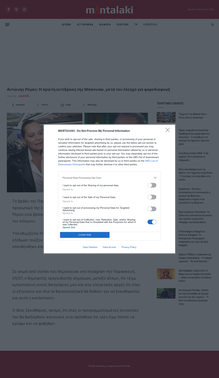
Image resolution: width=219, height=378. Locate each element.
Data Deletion (90, 247)
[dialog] (109, 189)
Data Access (109, 247)
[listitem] (109, 177)
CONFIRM (85, 235)
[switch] (151, 185)
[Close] (168, 131)
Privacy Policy (128, 247)
